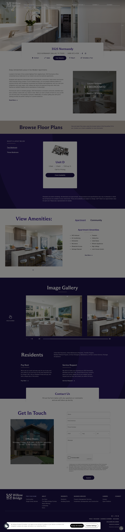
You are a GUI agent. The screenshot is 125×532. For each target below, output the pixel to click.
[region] (54, 525)
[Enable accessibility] (121, 528)
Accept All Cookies (77, 525)
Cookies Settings (91, 525)
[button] (6, 526)
